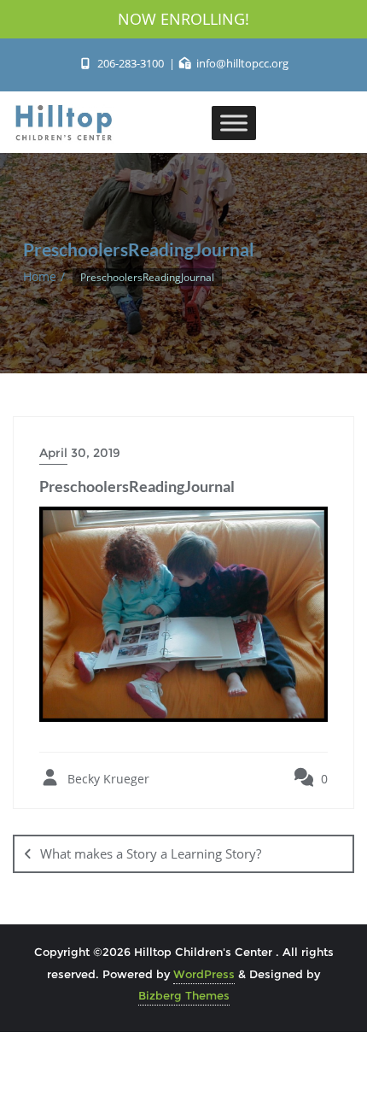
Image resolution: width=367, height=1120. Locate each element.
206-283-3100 (130, 63)
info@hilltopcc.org (241, 63)
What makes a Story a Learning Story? (150, 853)
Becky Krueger (106, 779)
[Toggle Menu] (234, 122)
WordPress (204, 974)
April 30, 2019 (79, 452)
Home (39, 276)
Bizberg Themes (184, 995)
